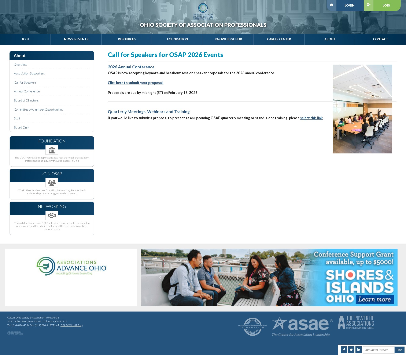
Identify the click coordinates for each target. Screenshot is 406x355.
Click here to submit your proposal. (135, 83)
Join (386, 5)
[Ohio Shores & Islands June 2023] (269, 277)
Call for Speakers (25, 82)
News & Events (76, 39)
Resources (127, 39)
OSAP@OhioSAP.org (71, 325)
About (329, 39)
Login (349, 5)
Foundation (177, 39)
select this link (311, 118)
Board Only (21, 127)
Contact (380, 39)
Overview (20, 64)
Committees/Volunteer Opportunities (38, 109)
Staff (17, 118)
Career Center (279, 39)
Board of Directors (26, 100)
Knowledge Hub (228, 39)
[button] (160, 277)
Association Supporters (29, 73)
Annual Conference (27, 91)
